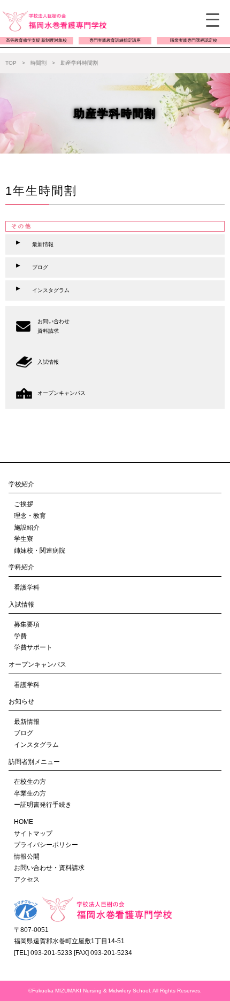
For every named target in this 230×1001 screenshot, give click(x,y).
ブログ (23, 733)
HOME (23, 822)
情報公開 (27, 856)
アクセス (27, 879)
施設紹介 (27, 527)
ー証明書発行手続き (43, 804)
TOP (11, 63)
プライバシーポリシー (46, 845)
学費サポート (33, 647)
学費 (20, 636)
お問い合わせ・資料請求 (49, 868)
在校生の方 (30, 781)
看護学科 (27, 587)
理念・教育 (30, 515)
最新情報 (27, 721)
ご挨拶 (23, 504)
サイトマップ (33, 833)
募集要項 (27, 624)
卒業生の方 (30, 793)
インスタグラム (36, 744)
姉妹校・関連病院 (39, 550)
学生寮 (23, 538)
